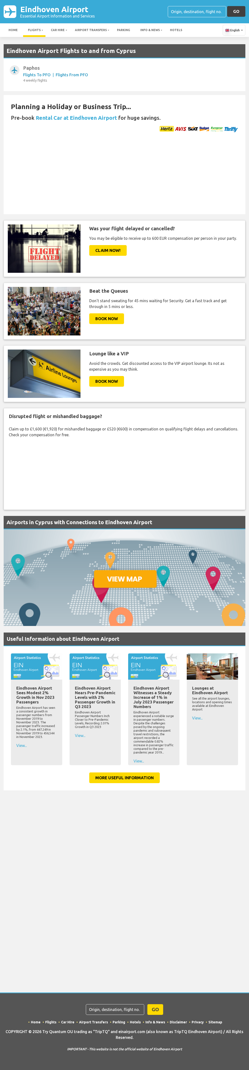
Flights (34, 30)
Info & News (150, 30)
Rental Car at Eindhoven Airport (76, 118)
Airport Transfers (91, 30)
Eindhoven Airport (57, 11)
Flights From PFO (72, 74)
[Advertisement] (124, 178)
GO (236, 11)
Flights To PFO (37, 74)
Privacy (198, 1022)
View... (21, 745)
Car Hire (58, 30)
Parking (123, 30)
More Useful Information (124, 777)
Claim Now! (108, 250)
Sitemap (215, 1022)
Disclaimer (178, 1022)
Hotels (176, 30)
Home (13, 30)
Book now (106, 318)
